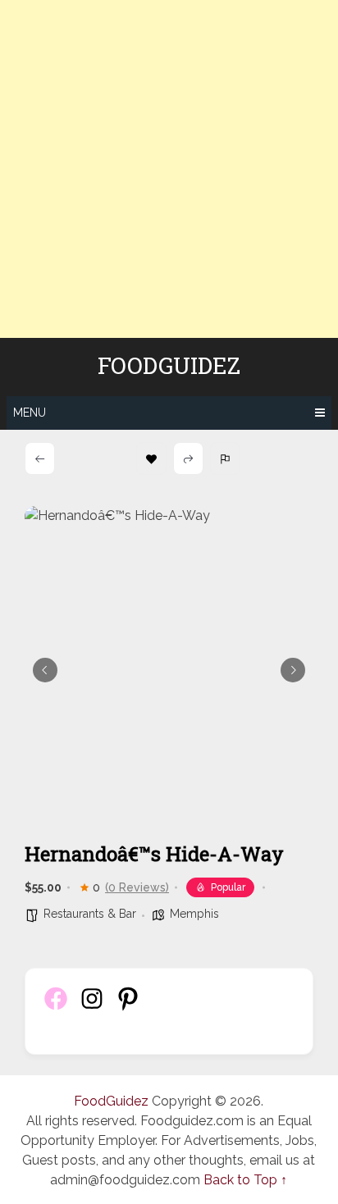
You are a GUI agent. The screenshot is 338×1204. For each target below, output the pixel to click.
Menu (29, 412)
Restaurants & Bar (89, 913)
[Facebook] (56, 1007)
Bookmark (151, 458)
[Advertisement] (169, 169)
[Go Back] (40, 458)
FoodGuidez (169, 365)
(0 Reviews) (137, 887)
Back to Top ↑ (245, 1180)
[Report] (225, 458)
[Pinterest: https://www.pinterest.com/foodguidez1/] (128, 1007)
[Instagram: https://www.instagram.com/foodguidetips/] (92, 1007)
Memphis (194, 913)
